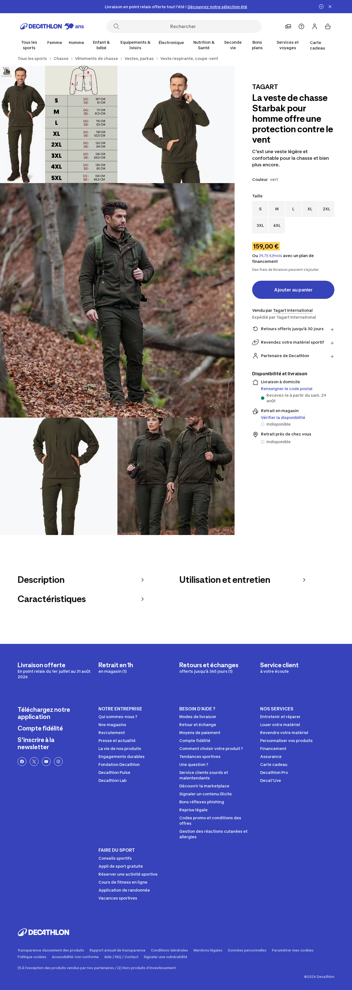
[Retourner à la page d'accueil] (52, 26)
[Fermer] (330, 6)
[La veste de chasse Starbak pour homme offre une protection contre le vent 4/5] (58, 476)
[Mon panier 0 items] (327, 26)
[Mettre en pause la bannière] (321, 6)
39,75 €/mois (270, 255)
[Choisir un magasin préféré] (288, 26)
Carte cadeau (317, 45)
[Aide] (301, 26)
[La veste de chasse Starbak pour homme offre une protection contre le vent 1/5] (176, 124)
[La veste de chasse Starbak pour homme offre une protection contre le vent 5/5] (176, 476)
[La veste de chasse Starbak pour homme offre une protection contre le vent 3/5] (117, 300)
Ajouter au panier (293, 290)
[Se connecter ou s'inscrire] (314, 26)
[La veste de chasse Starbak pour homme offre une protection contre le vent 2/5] (58, 124)
